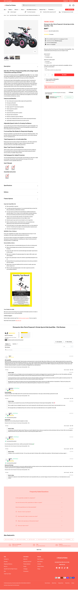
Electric (16, 9)
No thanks (47, 55)
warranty (60, 40)
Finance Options (26, 563)
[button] (73, 5)
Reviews (5, 561)
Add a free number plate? (49, 59)
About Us (25, 559)
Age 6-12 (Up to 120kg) (21, 539)
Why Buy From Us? (27, 561)
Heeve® (18, 585)
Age (5, 9)
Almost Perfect (40, 566)
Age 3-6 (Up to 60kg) (13, 15)
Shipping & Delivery (8, 563)
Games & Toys (42, 9)
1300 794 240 (18, 320)
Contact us (62, 38)
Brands (10, 9)
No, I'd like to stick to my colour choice (53, 69)
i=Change (25, 568)
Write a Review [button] (69, 341)
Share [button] (7, 369)
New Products (40, 559)
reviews (10, 1)
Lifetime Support (54, 42)
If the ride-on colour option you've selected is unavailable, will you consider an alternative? (58, 66)
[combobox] (42, 5)
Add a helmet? (47, 54)
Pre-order (64, 74)
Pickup (38, 568)
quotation (53, 44)
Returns (5, 566)
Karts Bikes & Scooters (32, 9)
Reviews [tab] (7, 343)
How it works (50, 93)
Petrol (22, 9)
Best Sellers (71, 1)
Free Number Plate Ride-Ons (56, 539)
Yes (46, 68)
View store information (50, 82)
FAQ (5, 571)
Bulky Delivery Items (43, 539)
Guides (24, 566)
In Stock (39, 563)
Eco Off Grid (15, 585)
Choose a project (68, 97)
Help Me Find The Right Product (10, 568)
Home (5, 15)
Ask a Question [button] (59, 341)
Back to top (39, 549)
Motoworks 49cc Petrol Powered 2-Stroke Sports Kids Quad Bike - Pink (29, 15)
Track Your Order (7, 573)
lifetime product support (24, 318)
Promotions (50, 9)
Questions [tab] (15, 343)
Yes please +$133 (48, 57)
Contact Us (65, 1)
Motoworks (46, 31)
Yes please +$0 (48, 62)
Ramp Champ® (10, 585)
